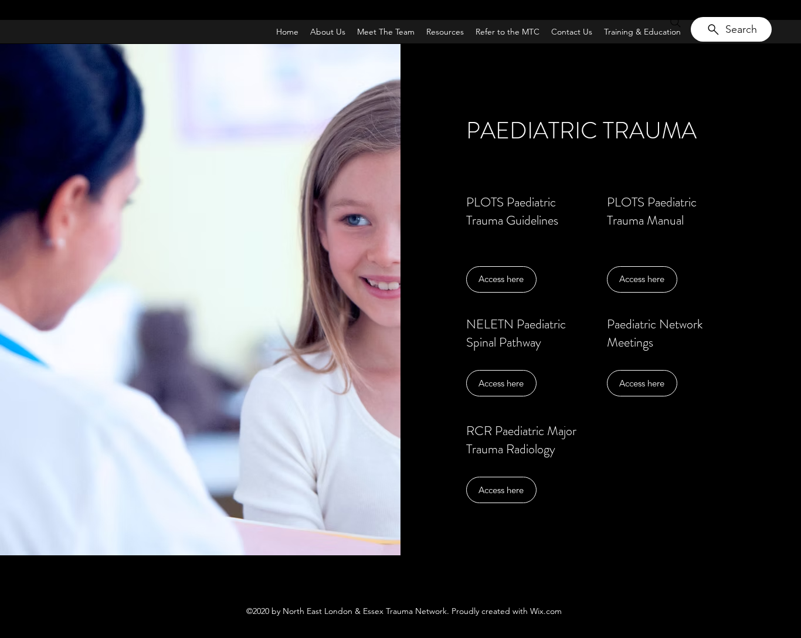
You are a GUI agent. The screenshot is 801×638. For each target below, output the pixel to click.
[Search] (675, 22)
